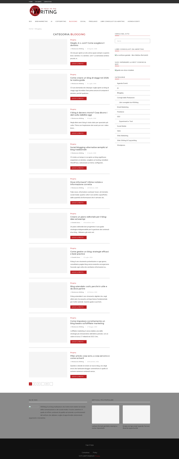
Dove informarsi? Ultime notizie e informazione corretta (86, 183)
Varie (119, 131)
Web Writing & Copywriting (127, 140)
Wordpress (121, 145)
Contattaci (48, 1)
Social (83, 21)
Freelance (93, 21)
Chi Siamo (38, 1)
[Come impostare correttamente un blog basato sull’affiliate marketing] (48, 330)
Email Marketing (122, 107)
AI (51, 21)
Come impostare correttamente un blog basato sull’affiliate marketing (87, 322)
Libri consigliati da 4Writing (113, 21)
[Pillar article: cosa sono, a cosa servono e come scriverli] (48, 364)
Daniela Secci (76, 222)
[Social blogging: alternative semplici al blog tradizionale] (48, 156)
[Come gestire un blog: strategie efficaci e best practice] (48, 260)
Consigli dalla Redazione (126, 98)
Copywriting (60, 21)
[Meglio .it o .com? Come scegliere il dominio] (48, 52)
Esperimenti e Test (126, 121)
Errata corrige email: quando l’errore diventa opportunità (136, 427)
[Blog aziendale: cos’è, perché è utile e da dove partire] (48, 295)
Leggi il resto (77, 63)
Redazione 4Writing (78, 49)
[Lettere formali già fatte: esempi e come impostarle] (105, 414)
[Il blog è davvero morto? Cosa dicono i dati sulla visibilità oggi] (48, 121)
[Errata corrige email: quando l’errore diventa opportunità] (136, 414)
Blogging (73, 21)
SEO (30, 21)
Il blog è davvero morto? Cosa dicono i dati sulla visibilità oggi (88, 114)
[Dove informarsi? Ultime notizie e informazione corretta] (48, 191)
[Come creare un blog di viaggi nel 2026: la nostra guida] (48, 86)
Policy (95, 453)
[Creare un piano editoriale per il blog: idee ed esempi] (48, 225)
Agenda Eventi (134, 21)
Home (31, 1)
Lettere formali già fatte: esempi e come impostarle (104, 427)
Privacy (97, 456)
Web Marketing (41, 21)
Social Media (121, 126)
